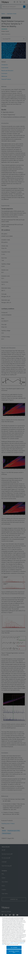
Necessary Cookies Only (14, 951)
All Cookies (14, 947)
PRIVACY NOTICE (14, 943)
